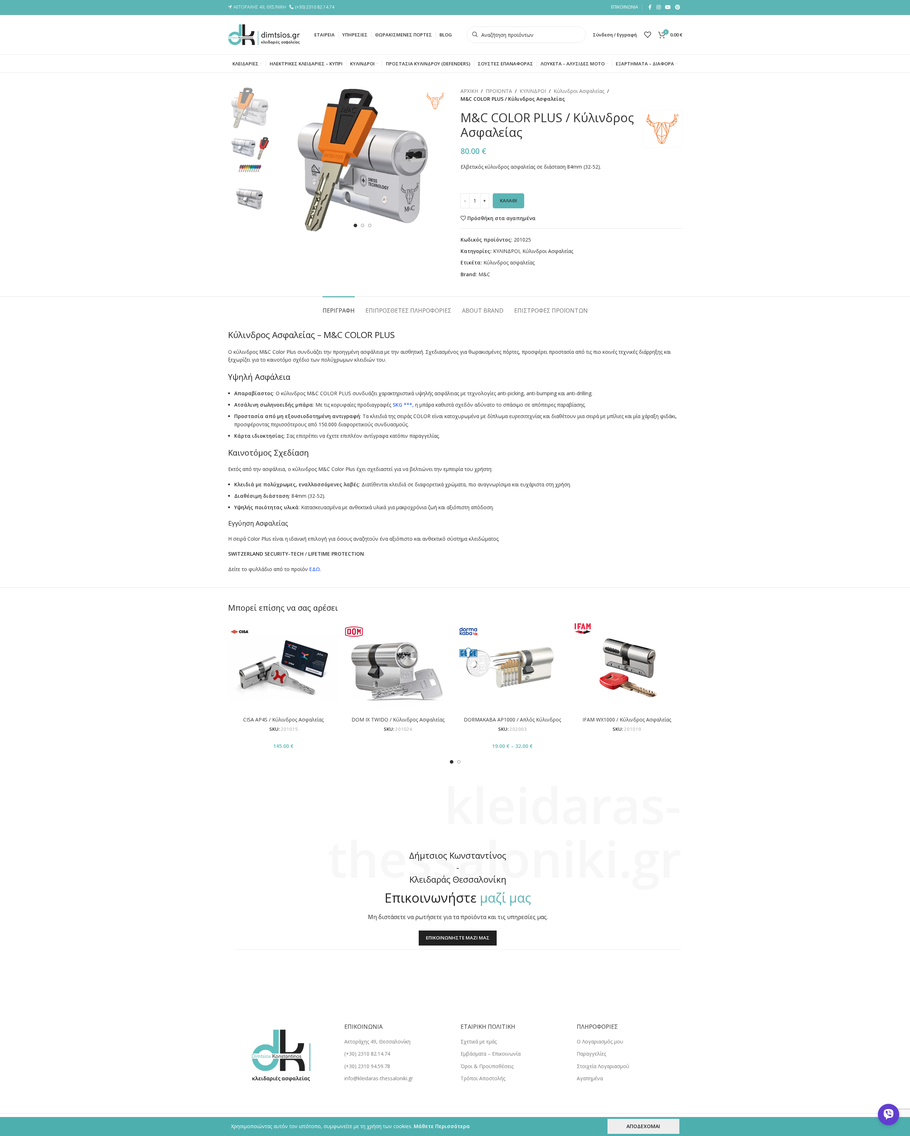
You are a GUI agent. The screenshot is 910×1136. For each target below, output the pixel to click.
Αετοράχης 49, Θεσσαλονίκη (377, 1041)
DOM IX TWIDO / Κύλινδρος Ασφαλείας (397, 719)
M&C (484, 274)
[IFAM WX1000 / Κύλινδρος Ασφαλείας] (626, 666)
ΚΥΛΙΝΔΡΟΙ (533, 91)
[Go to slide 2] (362, 225)
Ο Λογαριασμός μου (600, 1041)
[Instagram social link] (658, 7)
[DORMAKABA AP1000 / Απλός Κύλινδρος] (512, 666)
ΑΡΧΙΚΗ (469, 91)
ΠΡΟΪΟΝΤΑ (499, 91)
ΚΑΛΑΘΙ (508, 200)
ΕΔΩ (314, 569)
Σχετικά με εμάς (479, 1041)
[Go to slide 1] (355, 225)
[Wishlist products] (647, 35)
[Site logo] (264, 34)
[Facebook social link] (650, 7)
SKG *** (402, 404)
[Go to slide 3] (370, 225)
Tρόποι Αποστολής (483, 1078)
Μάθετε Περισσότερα (442, 1126)
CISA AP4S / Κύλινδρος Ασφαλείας (283, 719)
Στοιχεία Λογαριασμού (603, 1066)
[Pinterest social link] (677, 7)
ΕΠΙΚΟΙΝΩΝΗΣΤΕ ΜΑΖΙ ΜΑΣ (458, 938)
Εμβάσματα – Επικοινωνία (491, 1053)
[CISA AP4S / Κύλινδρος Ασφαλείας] (283, 666)
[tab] (339, 307)
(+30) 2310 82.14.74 (315, 7)
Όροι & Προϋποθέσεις (487, 1066)
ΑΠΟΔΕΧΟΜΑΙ (643, 1126)
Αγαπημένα (590, 1078)
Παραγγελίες (591, 1053)
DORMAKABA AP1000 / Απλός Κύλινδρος (512, 719)
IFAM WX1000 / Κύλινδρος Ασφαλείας (626, 719)
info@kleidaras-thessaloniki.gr (378, 1078)
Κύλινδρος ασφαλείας (509, 262)
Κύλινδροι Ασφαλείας (579, 91)
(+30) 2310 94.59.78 (367, 1066)
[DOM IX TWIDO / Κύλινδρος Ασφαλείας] (398, 666)
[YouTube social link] (668, 7)
